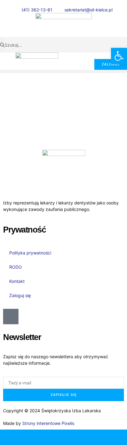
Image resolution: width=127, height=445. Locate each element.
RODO (15, 267)
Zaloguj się (20, 295)
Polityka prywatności (30, 252)
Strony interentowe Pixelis (48, 423)
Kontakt (17, 281)
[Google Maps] (79, 437)
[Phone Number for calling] (16, 437)
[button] (63, 71)
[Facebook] (111, 437)
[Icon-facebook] (10, 316)
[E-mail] (47, 437)
